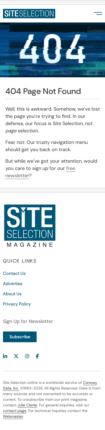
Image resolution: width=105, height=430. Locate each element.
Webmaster (13, 416)
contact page (14, 410)
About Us (12, 294)
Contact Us (14, 273)
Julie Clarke (27, 405)
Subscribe (19, 337)
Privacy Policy (17, 304)
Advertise (12, 283)
